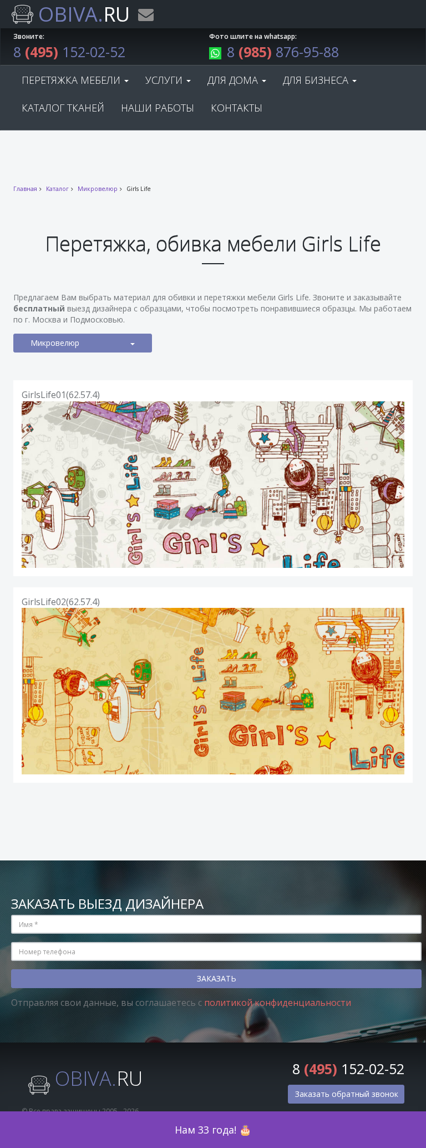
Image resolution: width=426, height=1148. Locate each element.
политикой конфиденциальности (277, 1002)
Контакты (236, 107)
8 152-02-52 (69, 51)
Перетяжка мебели (72, 80)
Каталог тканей (63, 107)
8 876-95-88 (283, 51)
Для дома (234, 80)
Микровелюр (98, 189)
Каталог (57, 189)
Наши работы (157, 107)
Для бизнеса (317, 80)
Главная (25, 189)
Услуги (165, 80)
